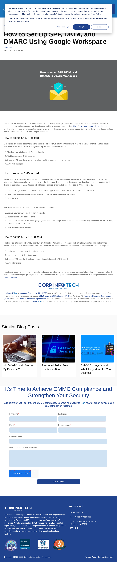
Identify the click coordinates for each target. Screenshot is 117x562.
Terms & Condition (105, 557)
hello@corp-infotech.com (80, 517)
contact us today (10, 277)
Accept (81, 27)
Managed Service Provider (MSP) (33, 293)
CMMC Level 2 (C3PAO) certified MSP (54, 296)
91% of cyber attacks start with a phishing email (92, 126)
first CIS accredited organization (33, 299)
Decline (99, 27)
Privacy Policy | (91, 557)
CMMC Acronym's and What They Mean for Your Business (96, 369)
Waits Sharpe (9, 48)
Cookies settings (63, 27)
